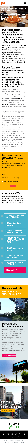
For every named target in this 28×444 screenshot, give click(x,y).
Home (2, 8)
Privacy (11, 437)
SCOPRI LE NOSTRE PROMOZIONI (12, 270)
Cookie (17, 437)
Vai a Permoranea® (9, 355)
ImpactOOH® (6, 104)
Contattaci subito (7, 410)
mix (19, 98)
